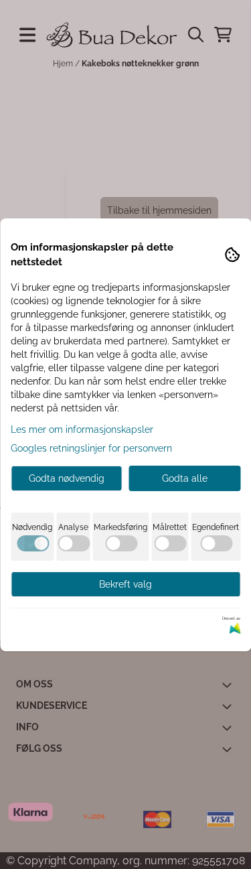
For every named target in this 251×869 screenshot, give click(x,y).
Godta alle (184, 478)
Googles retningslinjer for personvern (91, 448)
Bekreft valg (125, 584)
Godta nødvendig (66, 478)
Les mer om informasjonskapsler (82, 429)
